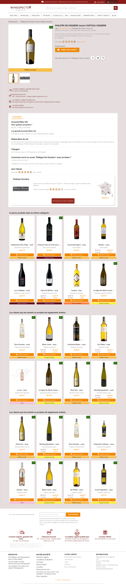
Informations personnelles (72, 557)
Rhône (68, 28)
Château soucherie (49, 347)
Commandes (68, 559)
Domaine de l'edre (76, 347)
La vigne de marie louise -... (103, 290)
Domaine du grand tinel (22, 247)
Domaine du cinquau (76, 293)
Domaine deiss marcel (76, 393)
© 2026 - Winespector (63, 580)
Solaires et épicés (49, 258)
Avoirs (66, 562)
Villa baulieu (77, 247)
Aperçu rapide (22, 239)
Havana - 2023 (22, 490)
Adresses (67, 564)
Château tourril (22, 492)
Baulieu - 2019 (103, 245)
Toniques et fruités (104, 303)
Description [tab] (17, 117)
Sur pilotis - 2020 (103, 344)
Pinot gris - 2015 (76, 390)
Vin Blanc (62, 28)
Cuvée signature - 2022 (104, 490)
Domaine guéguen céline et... (103, 293)
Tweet (98, 58)
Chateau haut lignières (22, 393)
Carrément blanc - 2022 (77, 344)
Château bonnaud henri (22, 347)
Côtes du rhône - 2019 (49, 290)
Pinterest (103, 58)
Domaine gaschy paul (104, 393)
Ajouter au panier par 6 (22, 500)
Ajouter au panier (22, 255)
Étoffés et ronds (30, 70)
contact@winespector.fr (104, 569)
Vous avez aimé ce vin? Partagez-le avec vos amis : (93, 58)
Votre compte (70, 554)
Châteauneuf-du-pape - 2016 (22, 245)
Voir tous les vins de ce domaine (63, 201)
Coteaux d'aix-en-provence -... (49, 245)
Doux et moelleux (76, 303)
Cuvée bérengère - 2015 (76, 245)
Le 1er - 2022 (22, 390)
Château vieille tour (104, 492)
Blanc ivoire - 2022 (49, 344)
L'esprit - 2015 (76, 290)
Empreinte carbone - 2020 (104, 444)
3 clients (83, 42)
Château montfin (104, 347)
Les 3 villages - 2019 (22, 290)
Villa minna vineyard (49, 247)
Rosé (22, 403)
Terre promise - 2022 (22, 344)
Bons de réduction (70, 567)
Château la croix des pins (22, 293)
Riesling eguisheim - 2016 (104, 390)
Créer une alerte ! (69, 50)
